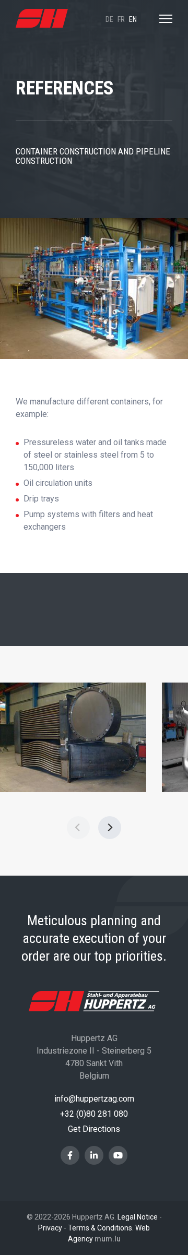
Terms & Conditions (100, 1228)
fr (121, 19)
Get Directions (94, 1129)
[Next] (109, 827)
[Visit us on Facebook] (70, 1155)
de (109, 19)
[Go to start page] (42, 18)
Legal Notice (138, 1217)
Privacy (50, 1228)
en (133, 19)
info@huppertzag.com (94, 1099)
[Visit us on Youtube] (118, 1155)
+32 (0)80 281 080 (94, 1114)
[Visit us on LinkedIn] (94, 1155)
